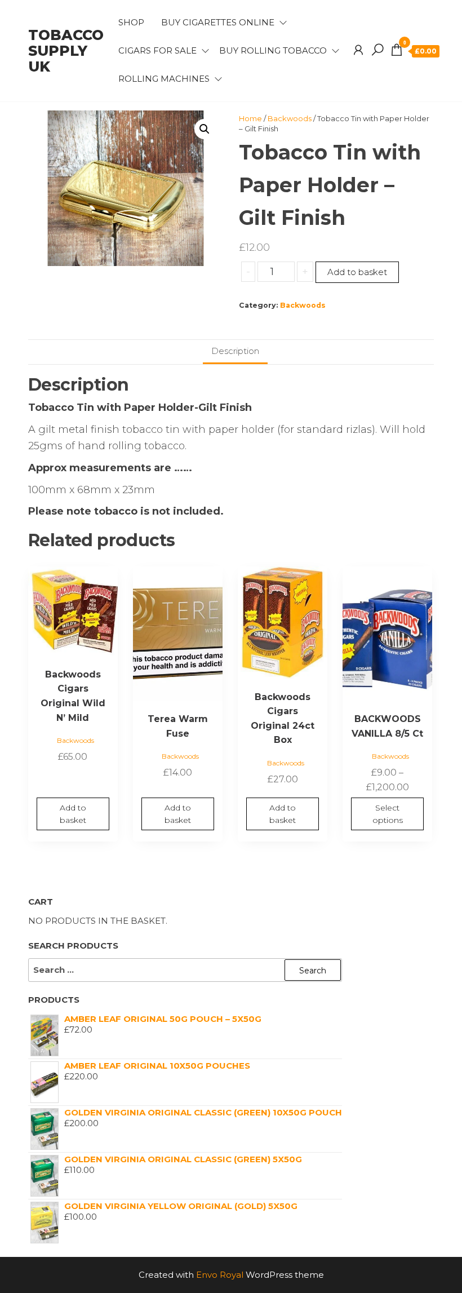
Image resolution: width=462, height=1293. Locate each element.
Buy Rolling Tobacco (273, 50)
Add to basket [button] (73, 814)
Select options (387, 814)
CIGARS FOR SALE (157, 50)
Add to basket (357, 272)
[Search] (377, 50)
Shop (131, 22)
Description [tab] (235, 351)
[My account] (358, 50)
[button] (204, 129)
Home (250, 118)
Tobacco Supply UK (66, 50)
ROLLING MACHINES (164, 78)
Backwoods (290, 118)
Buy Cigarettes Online (217, 22)
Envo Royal (219, 1274)
